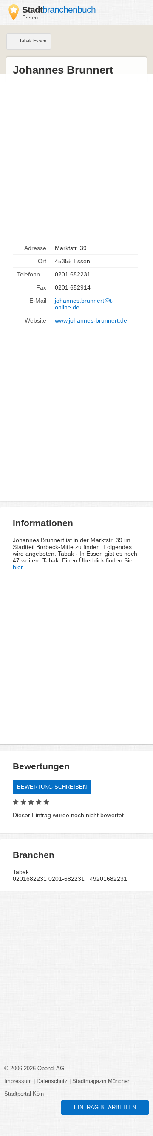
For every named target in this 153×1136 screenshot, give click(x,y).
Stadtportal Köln (24, 1094)
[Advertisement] (76, 159)
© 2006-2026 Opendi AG (34, 1069)
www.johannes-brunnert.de (91, 320)
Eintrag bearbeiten (105, 1108)
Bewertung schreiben (52, 787)
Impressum (18, 1081)
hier (18, 567)
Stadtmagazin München (101, 1081)
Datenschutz (52, 1081)
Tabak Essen (32, 40)
